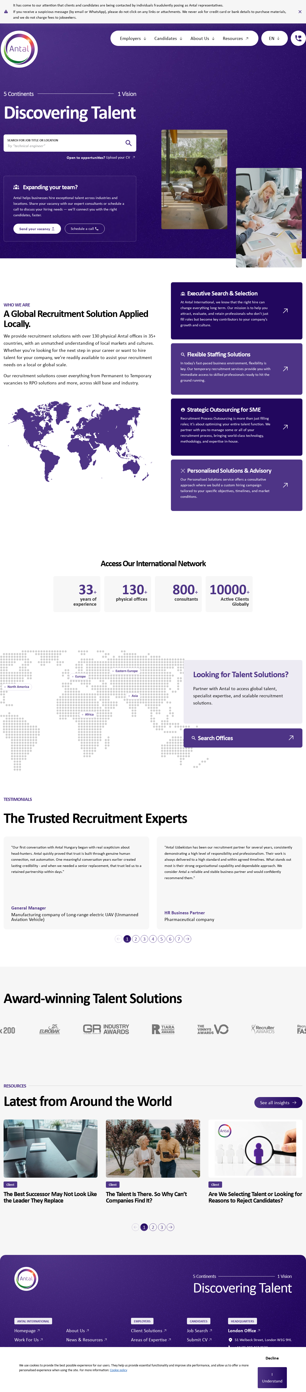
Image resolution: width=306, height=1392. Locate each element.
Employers (130, 38)
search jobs (128, 143)
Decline (272, 1358)
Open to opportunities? (98, 157)
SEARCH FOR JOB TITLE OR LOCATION (32, 140)
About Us (200, 38)
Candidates (165, 38)
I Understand (272, 1377)
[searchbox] (66, 146)
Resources (233, 38)
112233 (296, 33)
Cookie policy (118, 1370)
